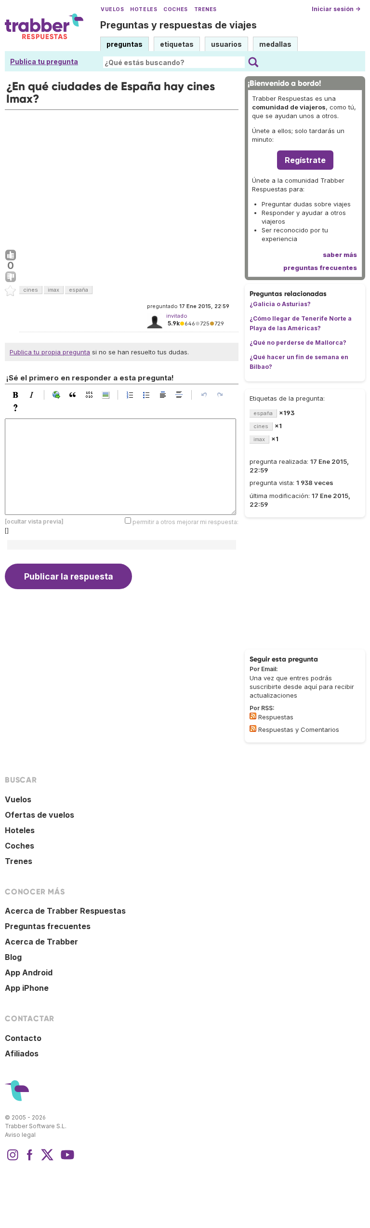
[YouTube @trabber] (66, 1159)
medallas (275, 44)
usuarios (226, 44)
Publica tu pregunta (44, 61)
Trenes (205, 9)
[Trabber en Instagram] (12, 1159)
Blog (13, 957)
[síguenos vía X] (47, 1159)
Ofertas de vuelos (39, 815)
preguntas (124, 44)
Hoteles (143, 9)
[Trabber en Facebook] (30, 1159)
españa (78, 289)
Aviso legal (20, 1134)
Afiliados (22, 1053)
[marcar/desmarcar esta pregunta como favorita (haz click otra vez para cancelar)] (10, 291)
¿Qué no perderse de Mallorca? (298, 342)
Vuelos (112, 9)
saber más (340, 254)
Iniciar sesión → (336, 9)
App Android (29, 972)
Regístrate (305, 160)
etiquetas (177, 44)
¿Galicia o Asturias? (280, 304)
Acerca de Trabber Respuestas (65, 911)
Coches (175, 9)
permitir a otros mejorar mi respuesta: (185, 522)
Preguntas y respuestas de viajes (178, 25)
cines (30, 289)
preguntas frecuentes (320, 267)
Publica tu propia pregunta (50, 352)
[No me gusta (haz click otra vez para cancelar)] (10, 277)
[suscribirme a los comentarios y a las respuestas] (253, 728)
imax (53, 289)
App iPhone (27, 988)
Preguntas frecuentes (48, 926)
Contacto (23, 1038)
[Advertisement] (121, 177)
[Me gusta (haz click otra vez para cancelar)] (10, 255)
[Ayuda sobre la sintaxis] (18, 408)
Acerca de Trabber (41, 941)
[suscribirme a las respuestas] (253, 716)
